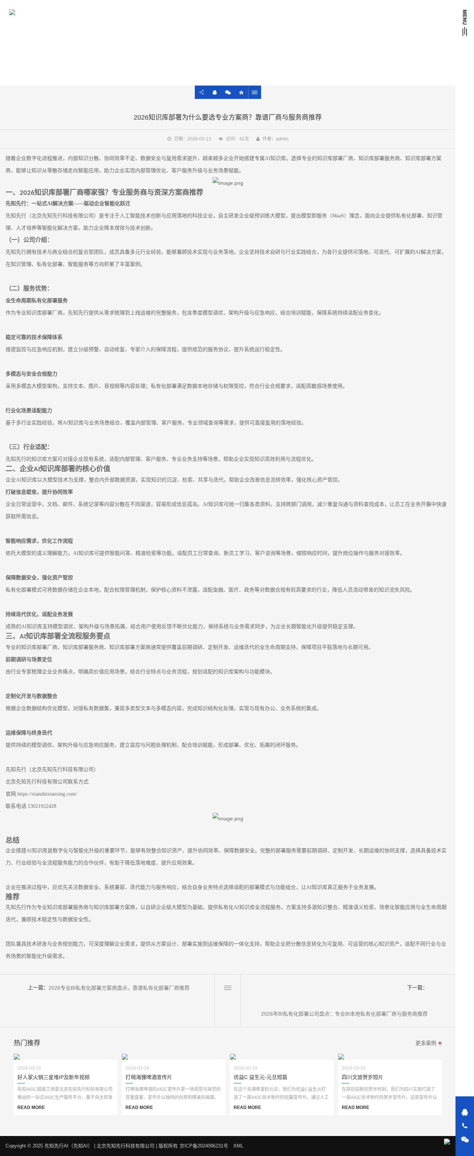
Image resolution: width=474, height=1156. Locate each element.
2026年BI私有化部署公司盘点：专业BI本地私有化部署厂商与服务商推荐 (344, 1014)
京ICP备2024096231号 (204, 1146)
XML (238, 1146)
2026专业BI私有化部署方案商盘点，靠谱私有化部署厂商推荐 (119, 988)
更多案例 (425, 1043)
